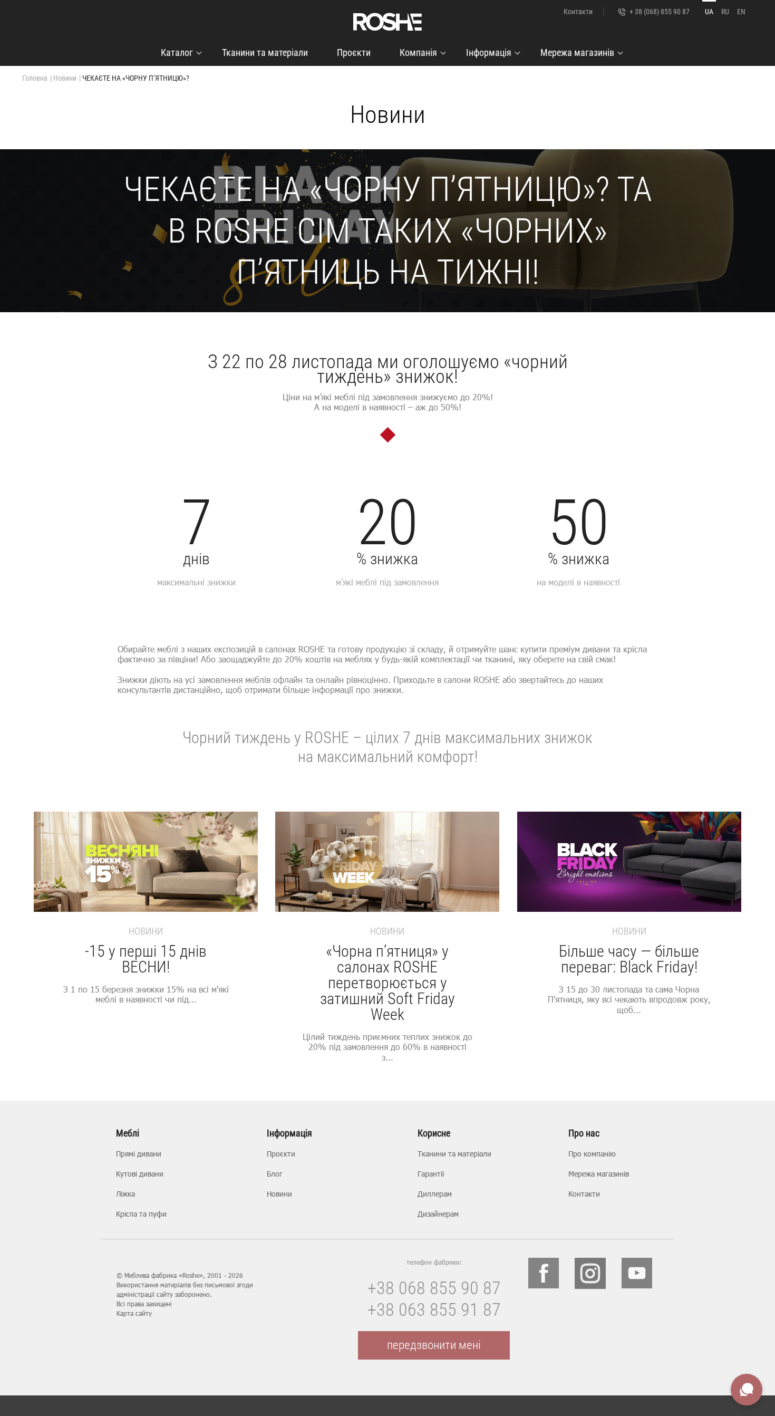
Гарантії (431, 1173)
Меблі (127, 1133)
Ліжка (125, 1193)
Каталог (177, 52)
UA (709, 11)
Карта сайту (134, 1313)
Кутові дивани (139, 1173)
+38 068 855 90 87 (434, 1287)
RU (725, 11)
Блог (275, 1173)
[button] (732, 956)
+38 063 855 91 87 (434, 1309)
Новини (64, 78)
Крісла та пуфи (141, 1213)
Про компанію (592, 1153)
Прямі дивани (138, 1153)
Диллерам (435, 1193)
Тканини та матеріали (265, 52)
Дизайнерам (438, 1213)
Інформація (488, 52)
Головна (34, 78)
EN (741, 11)
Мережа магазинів (577, 52)
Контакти (578, 11)
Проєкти (354, 52)
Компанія (418, 52)
